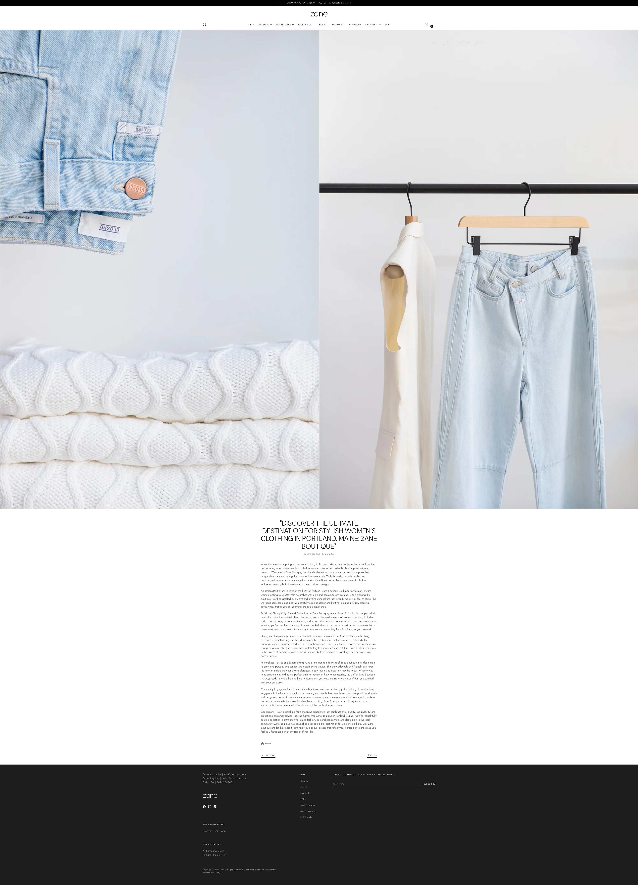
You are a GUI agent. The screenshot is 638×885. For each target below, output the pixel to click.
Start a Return (307, 805)
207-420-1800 (224, 782)
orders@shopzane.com (234, 778)
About (303, 787)
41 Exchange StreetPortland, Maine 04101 (215, 853)
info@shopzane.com (235, 774)
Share (268, 743)
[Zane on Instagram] (210, 807)
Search (304, 781)
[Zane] (319, 12)
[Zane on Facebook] (205, 807)
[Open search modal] (204, 24)
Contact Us (306, 793)
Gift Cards (306, 817)
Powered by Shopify (211, 872)
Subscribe (429, 783)
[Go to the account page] (426, 24)
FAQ (302, 799)
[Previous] (278, 3)
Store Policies (307, 811)
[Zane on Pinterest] (215, 807)
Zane (222, 869)
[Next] (360, 3)
